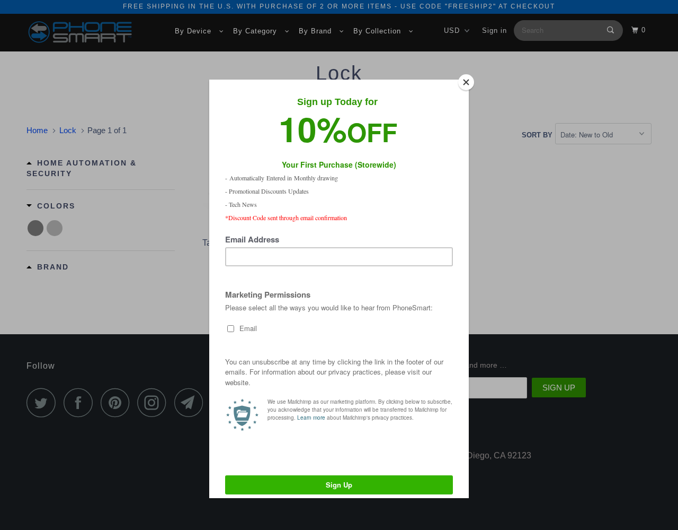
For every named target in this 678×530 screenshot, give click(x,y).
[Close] (466, 82)
